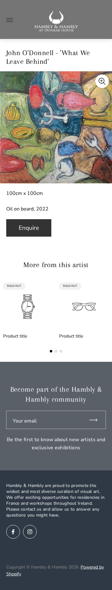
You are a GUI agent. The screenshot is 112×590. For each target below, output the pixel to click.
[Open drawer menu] (9, 20)
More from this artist (55, 265)
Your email (25, 421)
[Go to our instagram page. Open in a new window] (30, 532)
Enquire (29, 228)
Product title (15, 336)
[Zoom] (102, 81)
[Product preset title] (28, 307)
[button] (51, 351)
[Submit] (96, 419)
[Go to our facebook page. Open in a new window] (13, 532)
